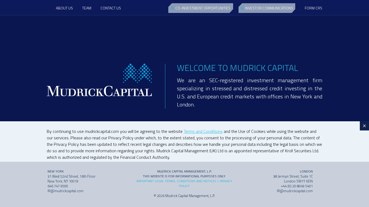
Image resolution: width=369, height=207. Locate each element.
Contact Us (110, 8)
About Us (64, 8)
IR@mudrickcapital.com (65, 191)
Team (86, 8)
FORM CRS (313, 8)
